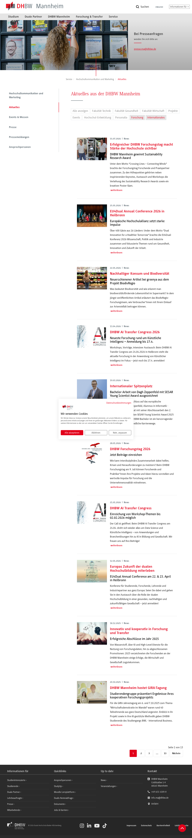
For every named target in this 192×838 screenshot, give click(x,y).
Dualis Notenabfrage (63, 798)
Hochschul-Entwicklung (97, 117)
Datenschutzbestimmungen (118, 402)
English (159, 7)
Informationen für (178, 6)
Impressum (131, 826)
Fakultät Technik (101, 111)
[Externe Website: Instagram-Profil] (82, 826)
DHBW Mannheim (59, 16)
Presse (12, 127)
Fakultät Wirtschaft (153, 111)
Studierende (13, 786)
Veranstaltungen (108, 786)
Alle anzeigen (80, 111)
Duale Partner (33, 16)
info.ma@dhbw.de (159, 797)
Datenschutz (146, 826)
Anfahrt (154, 803)
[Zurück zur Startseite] (17, 828)
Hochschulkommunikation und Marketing (26, 95)
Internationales (156, 117)
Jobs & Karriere (61, 810)
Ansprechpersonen (20, 147)
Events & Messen (18, 117)
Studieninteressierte (16, 780)
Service (113, 16)
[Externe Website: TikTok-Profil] (104, 826)
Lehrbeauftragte (14, 798)
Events (76, 117)
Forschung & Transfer (89, 16)
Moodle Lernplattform (64, 792)
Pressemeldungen (19, 137)
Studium (13, 16)
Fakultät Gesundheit (126, 111)
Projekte (173, 111)
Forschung (137, 117)
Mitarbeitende (14, 810)
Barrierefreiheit (163, 826)
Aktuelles (14, 107)
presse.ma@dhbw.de (145, 48)
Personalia (121, 117)
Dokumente (59, 804)
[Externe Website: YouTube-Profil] (97, 826)
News (103, 780)
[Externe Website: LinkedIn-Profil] (89, 826)
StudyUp (58, 786)
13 (165, 753)
